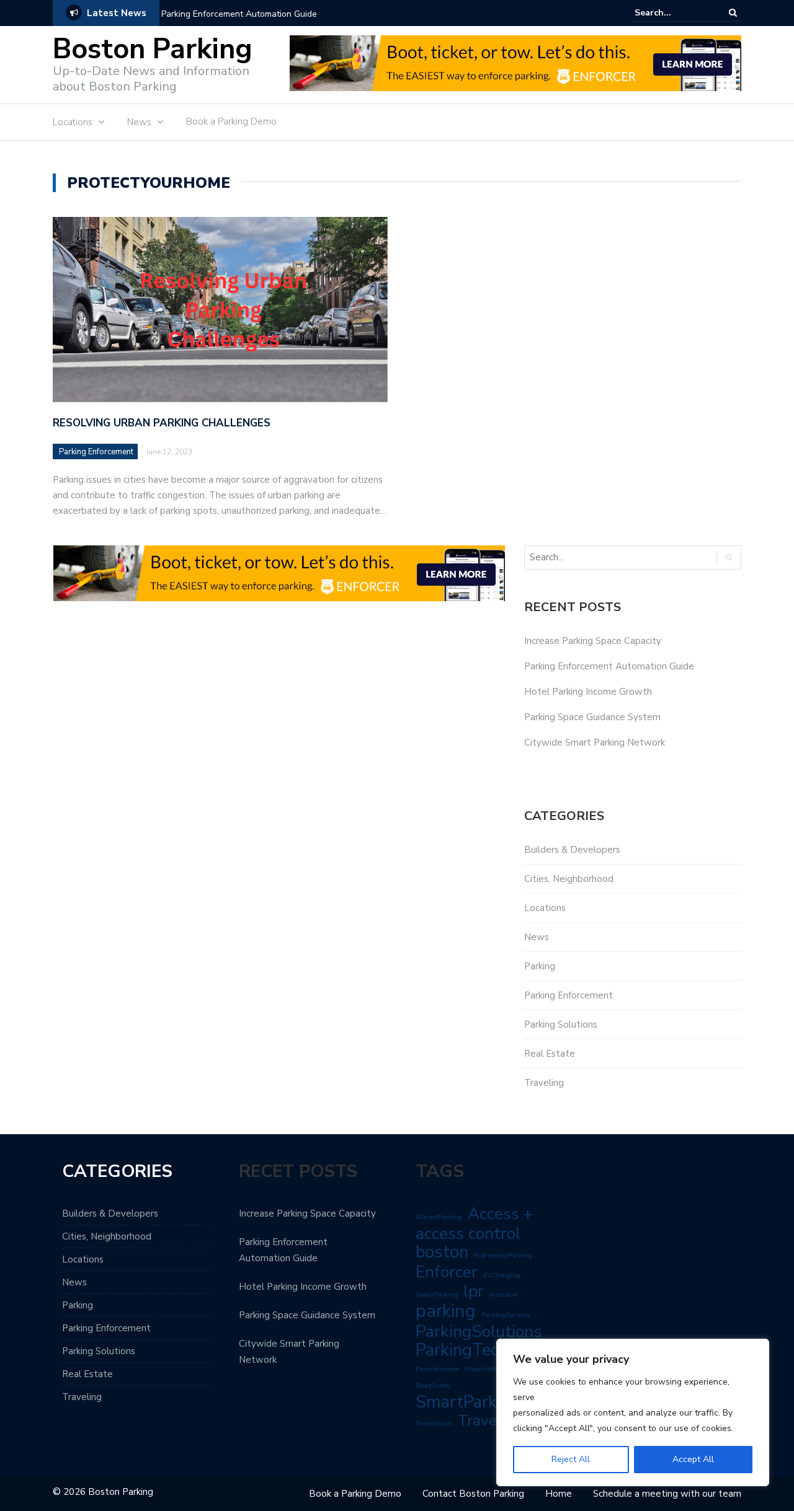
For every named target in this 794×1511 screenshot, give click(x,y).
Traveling (544, 1083)
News (139, 122)
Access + (500, 1213)
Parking (539, 966)
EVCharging (501, 1275)
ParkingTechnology (487, 1350)
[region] (632, 1412)
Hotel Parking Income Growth (588, 691)
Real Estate (549, 1053)
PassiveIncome (437, 1368)
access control (468, 1233)
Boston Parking (152, 49)
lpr (473, 1292)
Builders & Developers (572, 850)
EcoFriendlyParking (503, 1255)
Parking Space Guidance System (592, 717)
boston (442, 1252)
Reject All (570, 1459)
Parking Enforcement (96, 451)
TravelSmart (434, 1423)
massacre (503, 1294)
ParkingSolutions (479, 1331)
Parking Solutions (560, 1024)
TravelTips (495, 1420)
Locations (72, 122)
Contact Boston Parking (473, 1493)
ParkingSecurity (505, 1314)
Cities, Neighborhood (568, 879)
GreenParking (437, 1294)
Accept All (693, 1459)
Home (558, 1493)
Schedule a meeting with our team (667, 1493)
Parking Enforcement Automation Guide (239, 14)
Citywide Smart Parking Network (594, 742)
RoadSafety (433, 1385)
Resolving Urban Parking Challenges (161, 423)
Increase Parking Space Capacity (592, 641)
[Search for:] (672, 12)
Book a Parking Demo (231, 121)
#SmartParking (439, 1217)
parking (446, 1311)
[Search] (733, 12)
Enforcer (447, 1272)
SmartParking (468, 1402)
